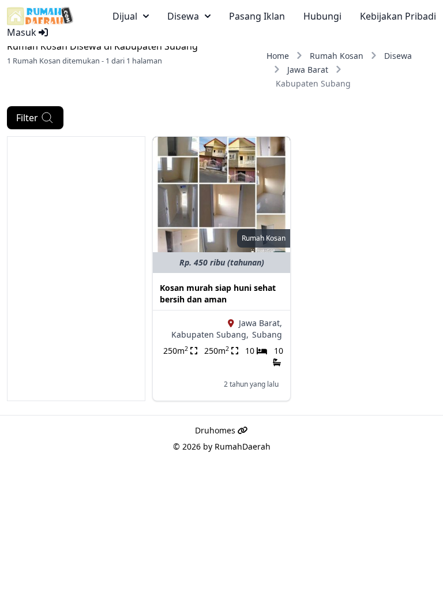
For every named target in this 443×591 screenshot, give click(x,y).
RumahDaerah (243, 446)
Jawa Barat (307, 69)
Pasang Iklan (257, 16)
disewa (183, 16)
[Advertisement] (76, 194)
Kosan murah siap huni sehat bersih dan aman (218, 293)
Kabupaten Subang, (210, 334)
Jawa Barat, (260, 322)
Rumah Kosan (336, 55)
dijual (124, 16)
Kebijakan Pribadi (398, 16)
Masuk (23, 32)
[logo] (40, 16)
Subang (267, 334)
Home (277, 55)
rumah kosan (264, 238)
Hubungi (322, 16)
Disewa (398, 55)
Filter (27, 117)
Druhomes (216, 430)
